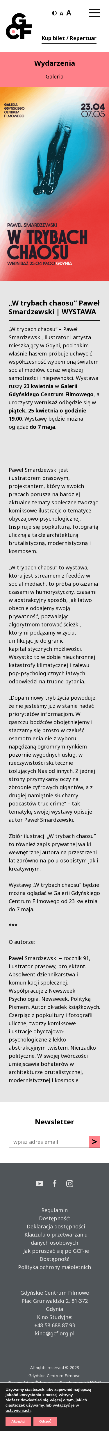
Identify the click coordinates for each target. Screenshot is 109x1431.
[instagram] (69, 1184)
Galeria (54, 76)
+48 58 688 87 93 (54, 1325)
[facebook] (60, 1184)
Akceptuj (18, 1421)
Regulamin (54, 1210)
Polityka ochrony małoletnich (54, 1267)
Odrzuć (45, 1421)
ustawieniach (18, 1410)
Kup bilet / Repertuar (69, 38)
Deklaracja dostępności (54, 1226)
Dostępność (54, 1258)
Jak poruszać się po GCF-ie (54, 1250)
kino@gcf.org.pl (54, 1333)
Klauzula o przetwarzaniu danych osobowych (55, 1238)
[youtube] (44, 1184)
